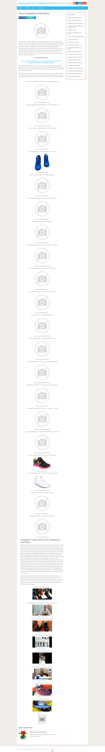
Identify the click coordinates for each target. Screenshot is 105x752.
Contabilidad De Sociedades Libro (75, 71)
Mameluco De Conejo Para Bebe (75, 23)
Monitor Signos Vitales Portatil (75, 20)
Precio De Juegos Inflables (74, 65)
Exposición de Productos (33, 3)
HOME (20, 8)
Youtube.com (44, 600)
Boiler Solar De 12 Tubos (73, 42)
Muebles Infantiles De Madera (74, 73)
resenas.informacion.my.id (22, 749)
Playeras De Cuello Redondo (74, 76)
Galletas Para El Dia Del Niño (74, 51)
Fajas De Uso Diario (72, 30)
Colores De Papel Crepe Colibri (75, 54)
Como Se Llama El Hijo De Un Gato (76, 36)
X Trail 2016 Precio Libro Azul (74, 45)
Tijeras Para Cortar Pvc (73, 39)
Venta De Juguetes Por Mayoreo (75, 68)
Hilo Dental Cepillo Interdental (74, 17)
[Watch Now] (42, 599)
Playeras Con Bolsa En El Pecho (75, 62)
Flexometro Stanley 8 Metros (74, 60)
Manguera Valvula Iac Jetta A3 (75, 57)
